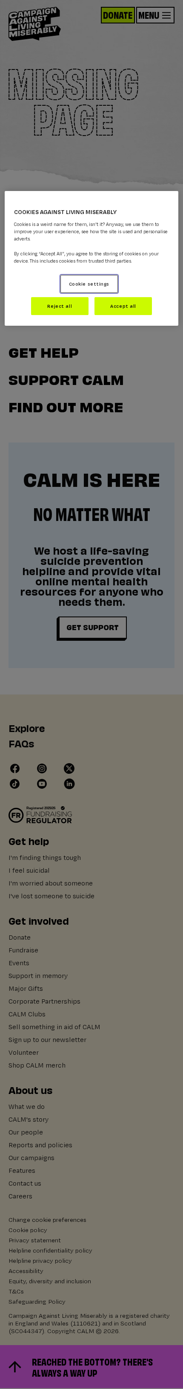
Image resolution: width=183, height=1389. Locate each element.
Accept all (123, 306)
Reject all (59, 306)
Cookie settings (89, 284)
